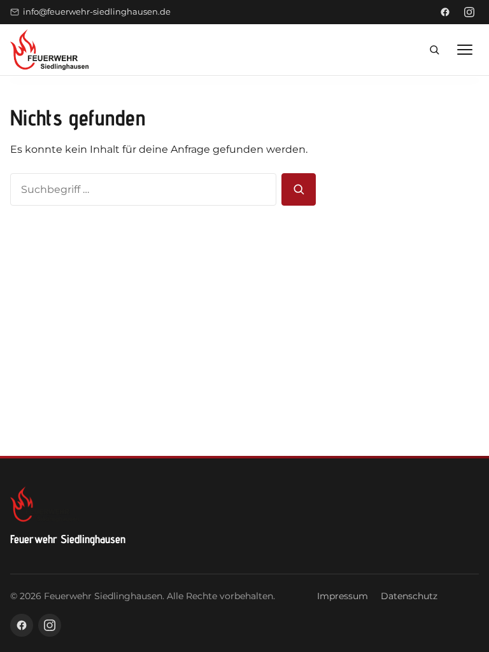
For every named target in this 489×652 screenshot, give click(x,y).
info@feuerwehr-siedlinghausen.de (97, 12)
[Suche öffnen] (434, 50)
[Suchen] (298, 189)
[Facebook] (445, 12)
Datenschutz (409, 596)
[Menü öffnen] (465, 50)
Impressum (342, 596)
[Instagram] (469, 12)
